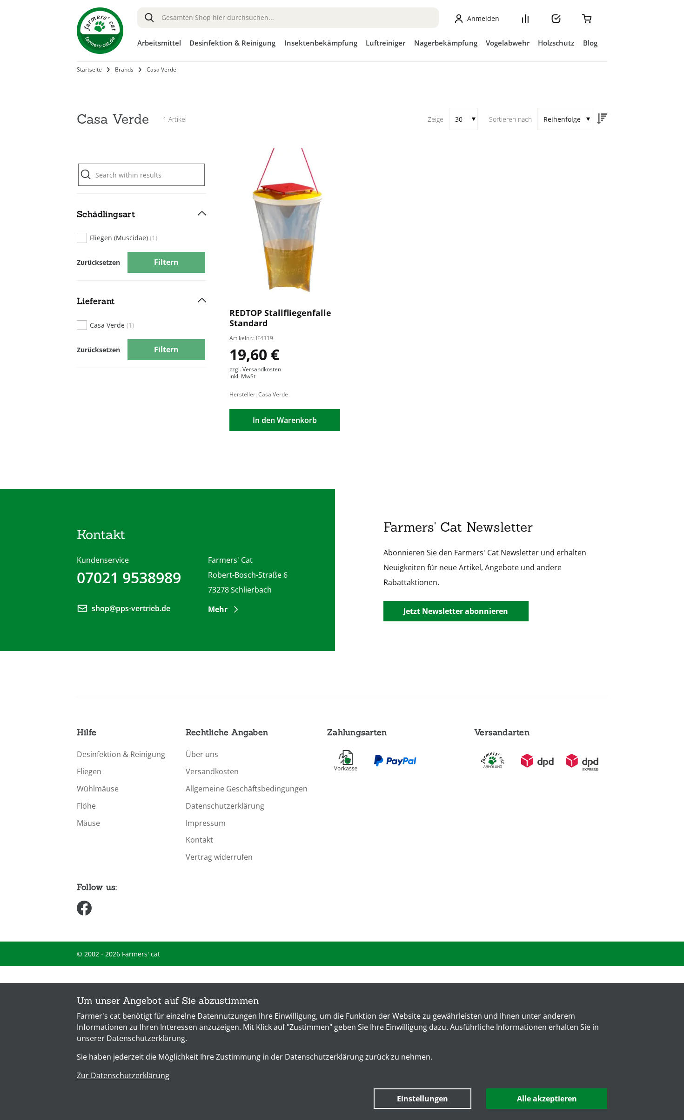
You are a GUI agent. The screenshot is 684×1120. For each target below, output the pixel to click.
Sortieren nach (510, 119)
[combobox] (288, 17)
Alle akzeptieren (547, 1099)
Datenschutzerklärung (225, 806)
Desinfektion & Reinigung (121, 754)
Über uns (202, 754)
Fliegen (89, 772)
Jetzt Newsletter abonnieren (455, 611)
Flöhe (86, 806)
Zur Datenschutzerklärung (123, 1075)
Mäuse (88, 823)
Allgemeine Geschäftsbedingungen (247, 789)
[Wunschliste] (556, 18)
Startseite (89, 69)
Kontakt (199, 840)
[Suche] (149, 17)
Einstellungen (422, 1099)
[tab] (141, 237)
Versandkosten (212, 772)
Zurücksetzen (98, 262)
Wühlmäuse (98, 789)
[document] (342, 1051)
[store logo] (100, 30)
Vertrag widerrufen (219, 857)
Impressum (206, 823)
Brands (124, 69)
